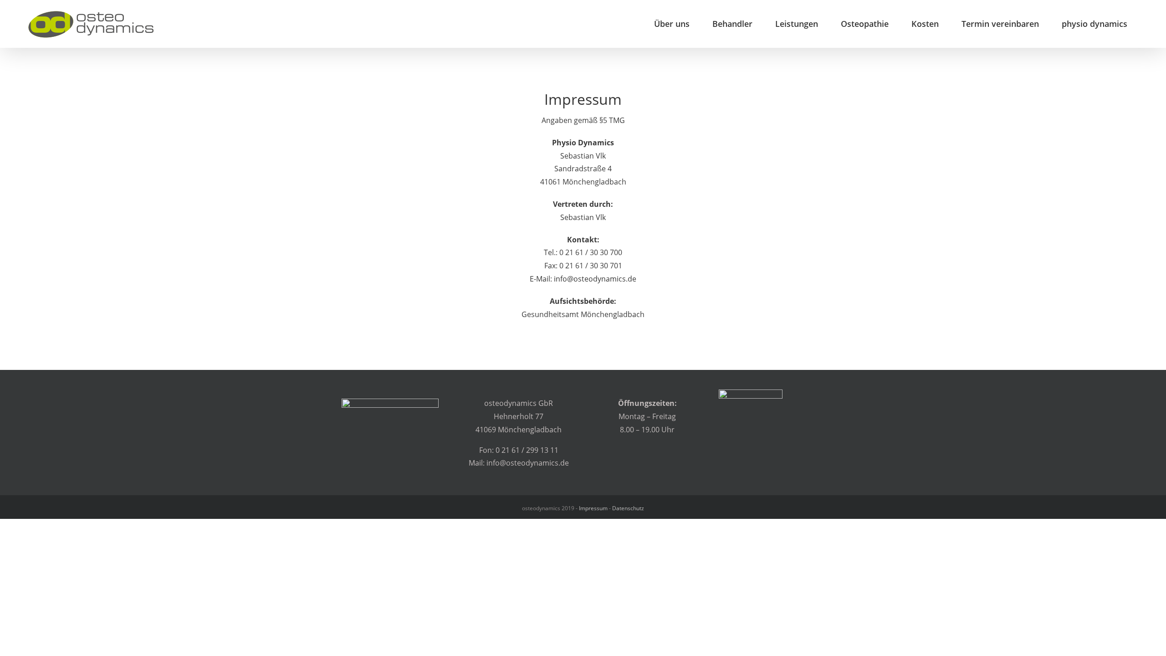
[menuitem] (672, 24)
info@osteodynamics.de (595, 279)
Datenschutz (628, 508)
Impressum (593, 508)
